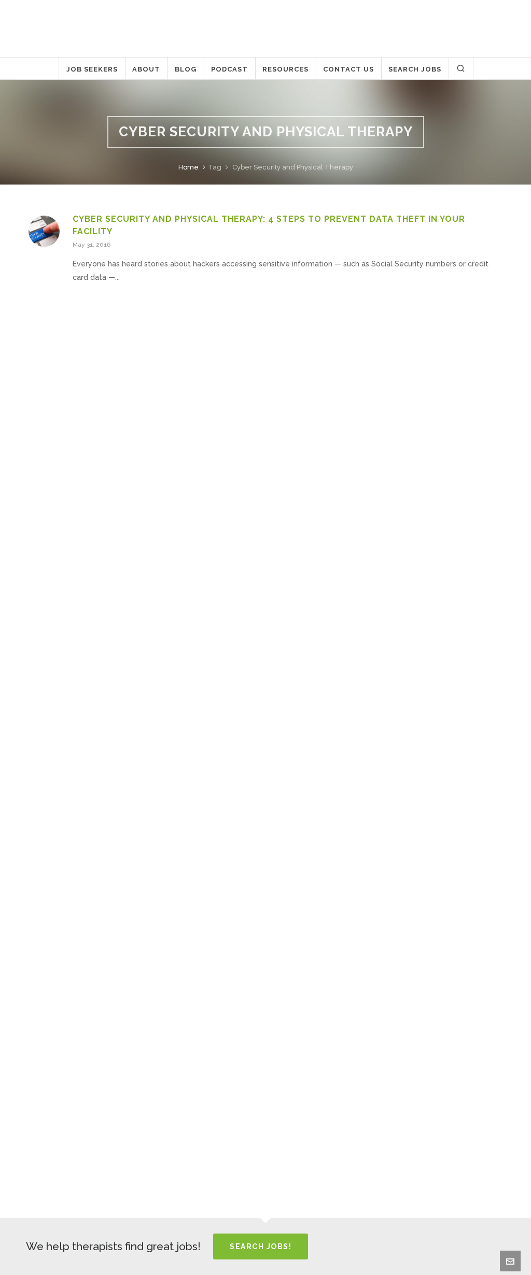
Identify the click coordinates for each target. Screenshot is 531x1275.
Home (188, 167)
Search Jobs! (260, 1246)
